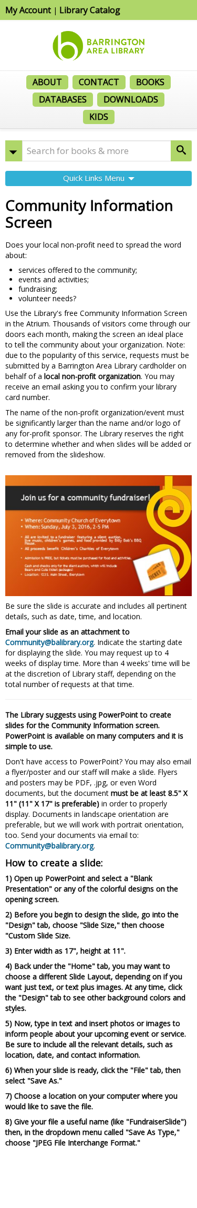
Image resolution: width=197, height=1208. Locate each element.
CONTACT (99, 82)
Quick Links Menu (95, 177)
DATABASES (63, 99)
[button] (13, 150)
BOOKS (150, 82)
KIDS (98, 116)
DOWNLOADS (130, 99)
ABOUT (47, 82)
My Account (28, 10)
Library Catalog (89, 10)
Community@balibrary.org (49, 642)
